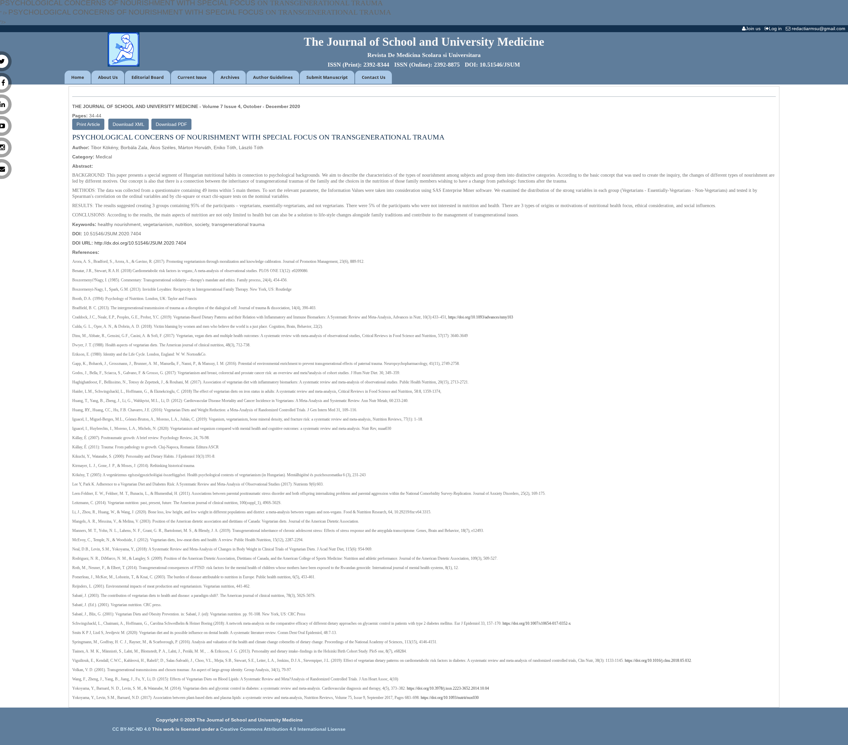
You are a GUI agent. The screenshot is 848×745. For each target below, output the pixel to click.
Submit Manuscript (327, 77)
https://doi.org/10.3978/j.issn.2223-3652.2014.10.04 (448, 688)
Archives (230, 77)
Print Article (88, 124)
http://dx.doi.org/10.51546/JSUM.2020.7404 (140, 243)
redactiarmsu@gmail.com (819, 28)
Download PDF (171, 124)
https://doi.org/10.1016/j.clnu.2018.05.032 (658, 660)
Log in (776, 28)
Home (77, 77)
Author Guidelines (272, 77)
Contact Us (373, 77)
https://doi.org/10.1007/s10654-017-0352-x (537, 623)
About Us (108, 77)
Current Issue (192, 77)
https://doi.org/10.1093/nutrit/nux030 (450, 697)
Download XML (128, 124)
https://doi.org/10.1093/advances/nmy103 (480, 317)
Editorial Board (148, 77)
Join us (754, 28)
